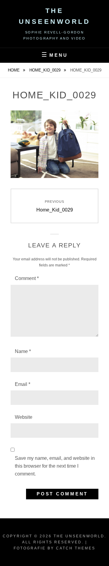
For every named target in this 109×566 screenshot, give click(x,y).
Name (23, 351)
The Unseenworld (79, 536)
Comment (27, 278)
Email (22, 384)
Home (14, 70)
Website (23, 417)
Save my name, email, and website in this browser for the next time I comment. (55, 466)
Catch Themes (75, 548)
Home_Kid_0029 (45, 70)
